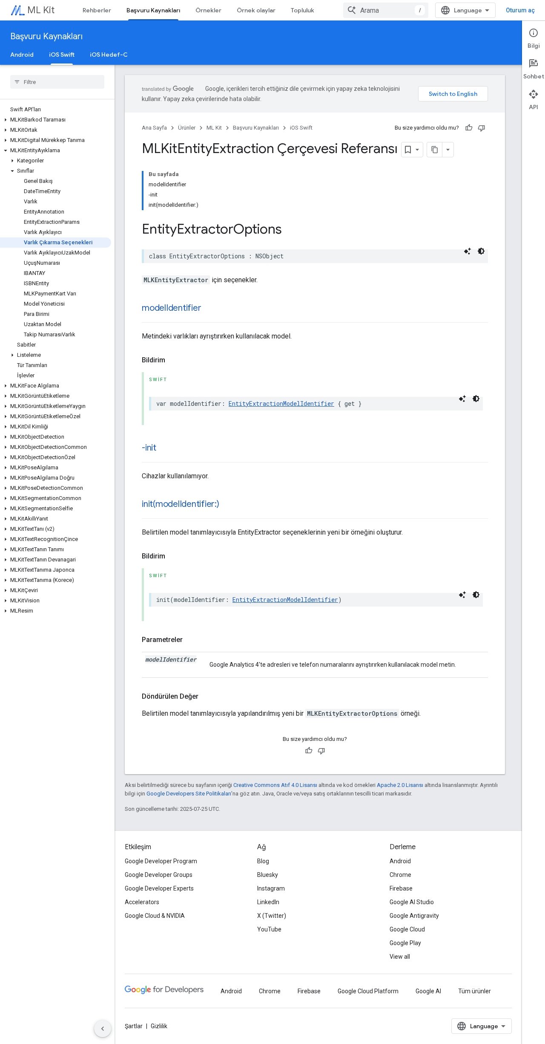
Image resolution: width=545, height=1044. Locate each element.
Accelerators (142, 902)
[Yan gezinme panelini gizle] (102, 1028)
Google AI (428, 991)
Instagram (271, 888)
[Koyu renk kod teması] (481, 251)
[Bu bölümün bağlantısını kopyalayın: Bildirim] (173, 360)
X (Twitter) (271, 915)
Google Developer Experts (159, 888)
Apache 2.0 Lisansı (400, 785)
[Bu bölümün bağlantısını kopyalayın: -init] (164, 448)
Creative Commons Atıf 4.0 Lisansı (275, 785)
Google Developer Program (161, 861)
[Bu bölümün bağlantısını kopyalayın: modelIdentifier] (209, 309)
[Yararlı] (468, 127)
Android (22, 54)
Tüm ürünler (474, 991)
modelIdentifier (171, 308)
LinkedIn (268, 902)
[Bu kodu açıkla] (467, 251)
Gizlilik (159, 1026)
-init (149, 447)
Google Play (405, 943)
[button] (55, 120)
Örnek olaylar (256, 10)
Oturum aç (520, 10)
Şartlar (134, 1026)
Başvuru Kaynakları (153, 10)
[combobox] (385, 10)
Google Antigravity (414, 915)
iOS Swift (62, 54)
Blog (263, 861)
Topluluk (302, 10)
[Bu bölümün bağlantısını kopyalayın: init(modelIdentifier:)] (227, 505)
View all (400, 956)
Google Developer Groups (158, 874)
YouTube (269, 929)
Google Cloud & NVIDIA (155, 915)
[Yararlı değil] (481, 127)
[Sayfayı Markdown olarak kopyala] (434, 149)
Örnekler (208, 10)
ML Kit (40, 10)
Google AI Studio (412, 902)
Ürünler (186, 127)
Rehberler (97, 10)
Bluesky (267, 874)
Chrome (400, 874)
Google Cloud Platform (368, 991)
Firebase (401, 888)
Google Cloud (407, 929)
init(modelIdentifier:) (180, 504)
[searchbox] (57, 82)
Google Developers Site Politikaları (188, 793)
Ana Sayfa (154, 127)
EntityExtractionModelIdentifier (281, 403)
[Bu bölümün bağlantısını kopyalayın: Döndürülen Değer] (206, 696)
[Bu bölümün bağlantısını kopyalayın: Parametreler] (191, 640)
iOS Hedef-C (109, 54)
